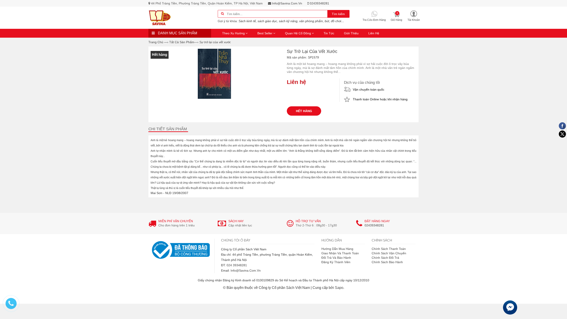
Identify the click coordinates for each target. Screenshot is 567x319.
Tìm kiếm (338, 14)
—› (183, 42)
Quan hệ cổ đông (298, 33)
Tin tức (329, 33)
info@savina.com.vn (286, 3)
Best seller (265, 33)
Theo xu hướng (234, 33)
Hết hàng (304, 111)
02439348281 (319, 3)
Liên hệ (373, 33)
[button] (413, 15)
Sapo (339, 288)
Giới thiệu (351, 33)
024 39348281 (237, 265)
